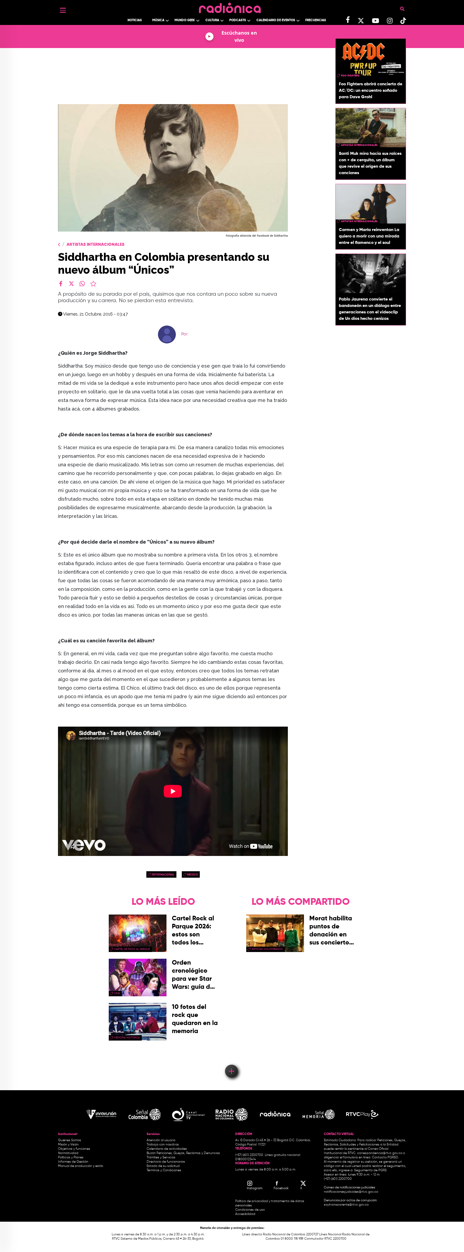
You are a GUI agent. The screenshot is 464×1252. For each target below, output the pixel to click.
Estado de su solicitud (163, 1166)
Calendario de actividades (167, 1149)
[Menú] (63, 10)
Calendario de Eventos (275, 20)
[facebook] (60, 283)
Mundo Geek (185, 20)
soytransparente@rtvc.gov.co (346, 1204)
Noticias (135, 20)
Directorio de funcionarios (166, 1161)
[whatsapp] (82, 283)
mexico (192, 874)
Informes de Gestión (73, 1161)
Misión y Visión (68, 1144)
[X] (71, 283)
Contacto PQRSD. (385, 1157)
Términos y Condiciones (164, 1170)
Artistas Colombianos (267, 949)
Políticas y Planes (71, 1157)
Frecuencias (315, 20)
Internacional (163, 874)
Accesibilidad (245, 1214)
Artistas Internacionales (95, 245)
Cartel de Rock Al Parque (132, 949)
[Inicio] (230, 7)
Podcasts (237, 20)
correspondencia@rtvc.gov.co (379, 1153)
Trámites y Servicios (161, 1157)
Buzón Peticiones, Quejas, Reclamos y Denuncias (183, 1153)
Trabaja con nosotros (163, 1144)
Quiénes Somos (69, 1140)
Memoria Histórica (127, 1037)
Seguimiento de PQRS (370, 1170)
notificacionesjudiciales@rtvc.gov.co (351, 1192)
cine (117, 993)
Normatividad (68, 1153)
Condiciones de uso (250, 1209)
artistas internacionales (359, 145)
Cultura (212, 20)
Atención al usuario (161, 1140)
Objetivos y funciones (74, 1149)
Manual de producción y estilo (80, 1166)
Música (158, 20)
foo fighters (350, 75)
